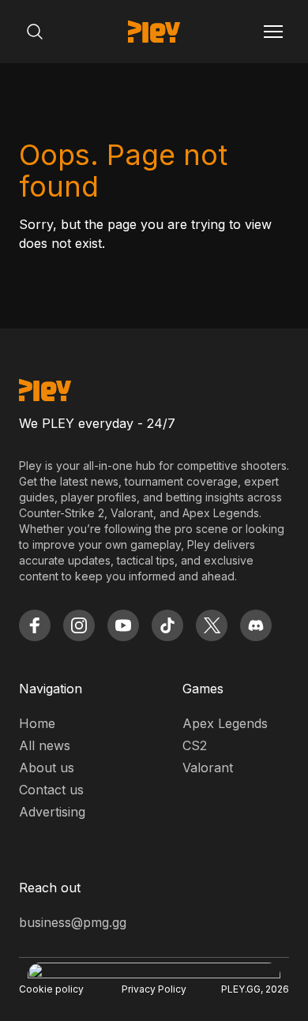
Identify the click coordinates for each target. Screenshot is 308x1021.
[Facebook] (35, 625)
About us (46, 767)
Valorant (207, 767)
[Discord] (256, 625)
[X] (211, 625)
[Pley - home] (154, 32)
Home (37, 723)
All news (44, 745)
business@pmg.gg (72, 922)
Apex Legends (225, 723)
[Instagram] (79, 625)
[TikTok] (167, 625)
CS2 (194, 745)
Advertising (52, 812)
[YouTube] (123, 625)
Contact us (51, 790)
